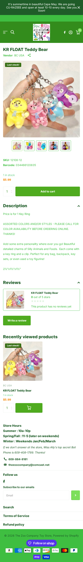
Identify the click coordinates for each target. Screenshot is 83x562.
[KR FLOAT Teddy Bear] (22, 361)
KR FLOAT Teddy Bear (17, 390)
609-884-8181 (17, 459)
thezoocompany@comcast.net (28, 464)
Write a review (17, 320)
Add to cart (48, 191)
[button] (72, 99)
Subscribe (75, 495)
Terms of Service (16, 516)
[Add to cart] (28, 408)
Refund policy (13, 524)
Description (15, 205)
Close (79, 7)
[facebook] (4, 481)
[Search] (12, 32)
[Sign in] (71, 32)
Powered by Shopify (66, 535)
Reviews (12, 282)
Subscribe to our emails (18, 487)
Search (8, 507)
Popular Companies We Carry (5, 32)
